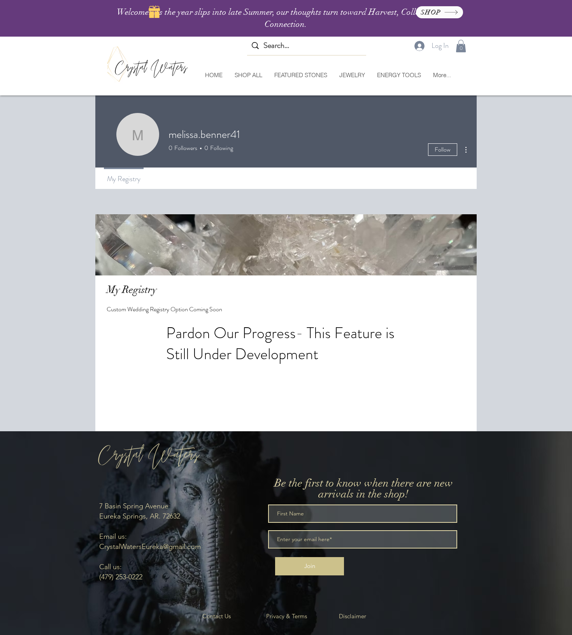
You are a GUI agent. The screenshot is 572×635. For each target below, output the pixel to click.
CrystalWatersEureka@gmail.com (150, 546)
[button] (461, 46)
